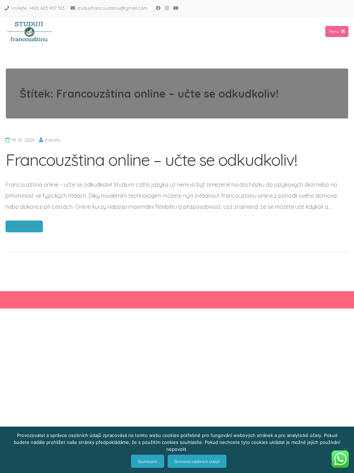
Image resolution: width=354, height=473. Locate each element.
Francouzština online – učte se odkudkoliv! (151, 159)
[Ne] (345, 449)
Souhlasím (147, 461)
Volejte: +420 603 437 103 (38, 8)
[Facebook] (157, 8)
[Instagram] (166, 8)
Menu (334, 31)
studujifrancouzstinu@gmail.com (112, 8)
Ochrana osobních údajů (197, 461)
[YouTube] (175, 8)
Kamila (52, 140)
